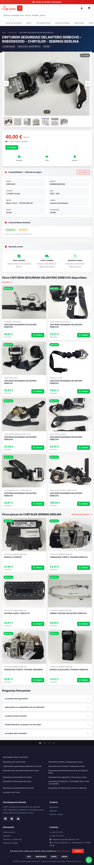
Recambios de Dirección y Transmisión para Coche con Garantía (68, 782)
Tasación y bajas (56, 814)
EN (45, 743)
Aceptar (78, 851)
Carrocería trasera (62, 23)
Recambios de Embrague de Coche (17, 781)
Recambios (12, 33)
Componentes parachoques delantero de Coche (22, 766)
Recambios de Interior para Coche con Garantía (67, 788)
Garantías (7, 836)
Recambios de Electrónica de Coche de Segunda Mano (68, 772)
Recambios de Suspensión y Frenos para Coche (67, 777)
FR (49, 743)
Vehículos (53, 811)
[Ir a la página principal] (8, 8)
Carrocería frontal (43, 23)
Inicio (4, 33)
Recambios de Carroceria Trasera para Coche (66, 766)
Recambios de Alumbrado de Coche (17, 777)
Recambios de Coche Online (14, 762)
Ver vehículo (83, 172)
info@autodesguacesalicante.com (64, 839)
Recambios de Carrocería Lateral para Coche (21, 771)
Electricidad (79, 23)
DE (54, 743)
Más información (63, 851)
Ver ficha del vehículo (81, 514)
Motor (29, 23)
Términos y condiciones (12, 839)
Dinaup (78, 861)
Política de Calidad (10, 843)
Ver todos (7, 282)
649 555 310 (56, 832)
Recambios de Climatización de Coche (18, 788)
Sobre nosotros (9, 832)
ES (40, 743)
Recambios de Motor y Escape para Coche (65, 762)
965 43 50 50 (56, 836)
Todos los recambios (13, 23)
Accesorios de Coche (11, 792)
